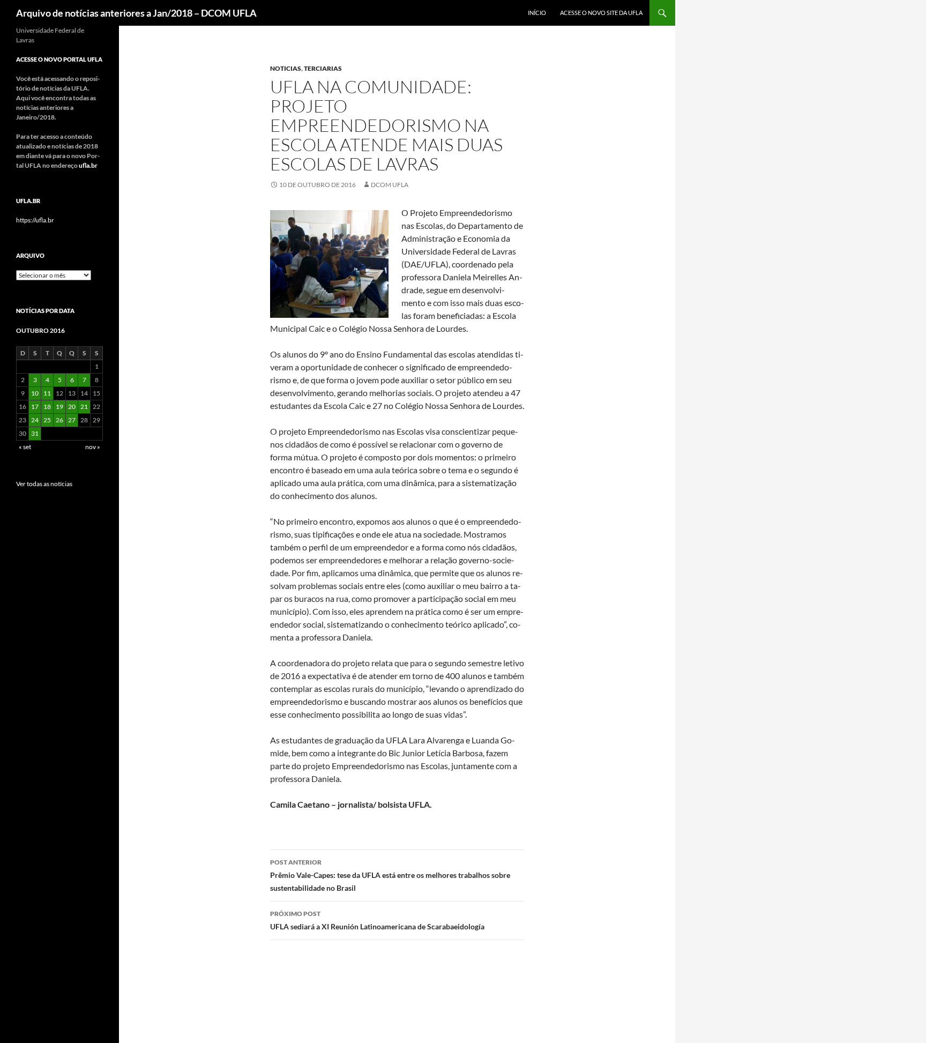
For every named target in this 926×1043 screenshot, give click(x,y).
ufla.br (88, 165)
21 (84, 407)
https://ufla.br (35, 220)
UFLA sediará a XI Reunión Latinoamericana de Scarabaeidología (377, 920)
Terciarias (323, 68)
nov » (92, 447)
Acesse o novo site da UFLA (601, 12)
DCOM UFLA (389, 185)
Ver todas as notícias (44, 484)
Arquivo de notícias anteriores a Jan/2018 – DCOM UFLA (136, 13)
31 (35, 433)
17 (35, 407)
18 (47, 407)
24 (35, 420)
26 (59, 420)
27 (72, 420)
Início (537, 12)
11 (47, 393)
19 (59, 407)
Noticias (285, 68)
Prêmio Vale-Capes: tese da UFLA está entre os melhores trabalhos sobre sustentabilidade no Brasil (390, 875)
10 (35, 393)
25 (47, 420)
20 (72, 407)
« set (25, 447)
